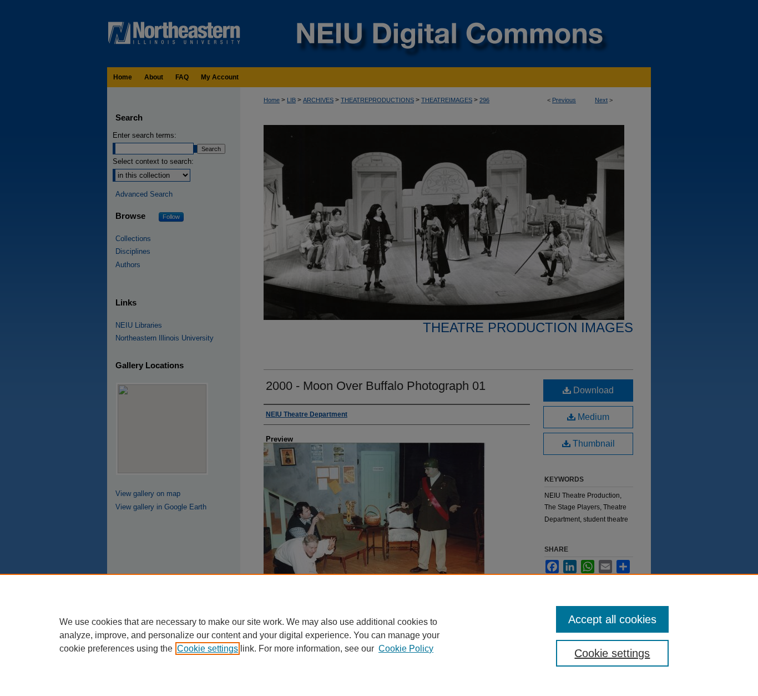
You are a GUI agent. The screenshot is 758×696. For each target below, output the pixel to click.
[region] (379, 635)
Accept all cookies (612, 619)
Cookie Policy (405, 648)
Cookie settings (207, 648)
